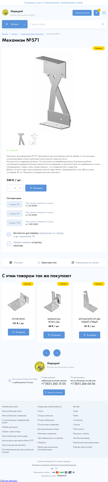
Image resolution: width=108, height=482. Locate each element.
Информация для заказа (87, 262)
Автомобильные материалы (14, 415)
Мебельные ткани (10, 406)
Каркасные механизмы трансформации (48, 448)
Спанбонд (77, 420)
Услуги (40, 411)
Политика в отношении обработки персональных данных (54, 465)
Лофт (75, 411)
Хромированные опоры (48, 429)
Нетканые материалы (47, 433)
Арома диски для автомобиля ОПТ (17, 440)
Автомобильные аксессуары (14, 436)
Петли (75, 415)
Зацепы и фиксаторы (11, 431)
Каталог (14, 34)
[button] (46, 353)
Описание (18, 262)
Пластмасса (78, 429)
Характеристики (49, 262)
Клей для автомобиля (82, 447)
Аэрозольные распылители (14, 445)
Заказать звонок (82, 13)
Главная (5, 34)
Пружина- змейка (81, 433)
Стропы (76, 424)
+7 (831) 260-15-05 (53, 383)
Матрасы (42, 442)
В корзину (38, 188)
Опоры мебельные (46, 420)
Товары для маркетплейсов (49, 406)
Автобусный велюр (81, 438)
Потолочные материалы (48, 424)
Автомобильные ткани (12, 411)
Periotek (76, 406)
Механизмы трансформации (32, 34)
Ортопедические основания (50, 438)
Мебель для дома (10, 427)
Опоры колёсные (45, 415)
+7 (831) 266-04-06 (82, 383)
